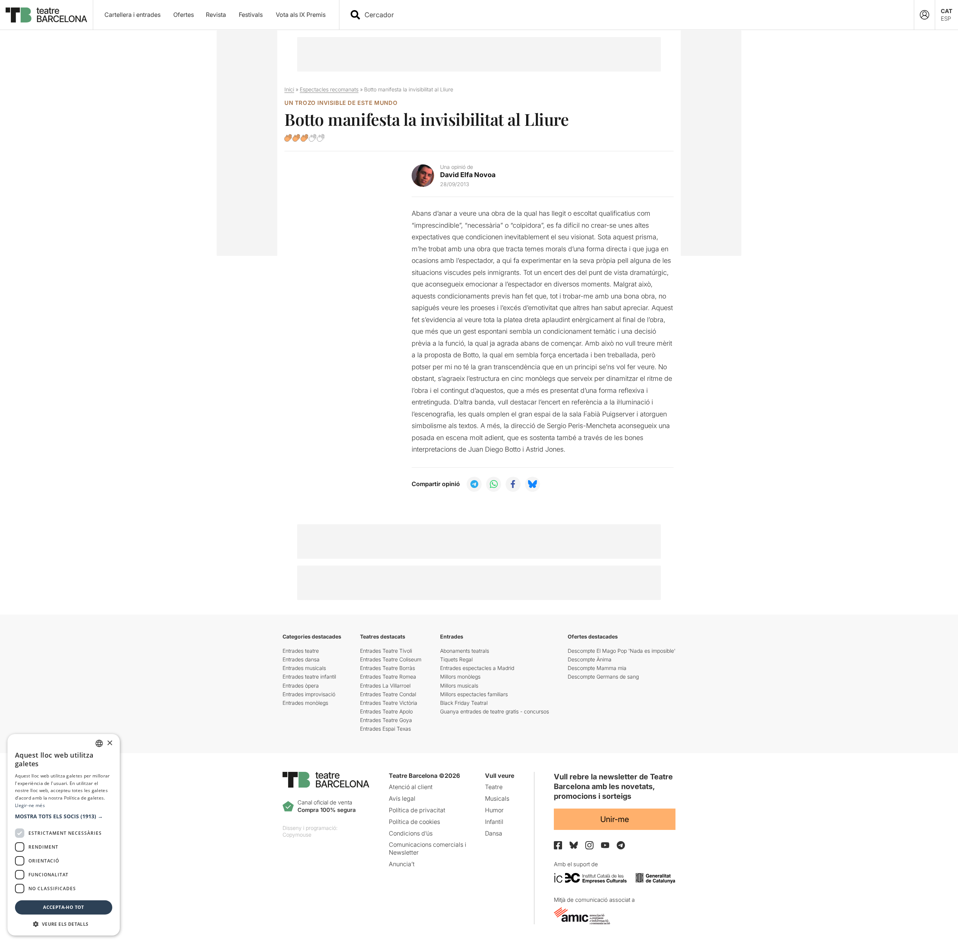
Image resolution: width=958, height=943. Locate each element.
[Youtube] (605, 845)
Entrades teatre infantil (309, 676)
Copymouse (297, 834)
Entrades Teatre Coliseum (390, 659)
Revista (216, 14)
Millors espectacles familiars (474, 694)
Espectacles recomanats (329, 89)
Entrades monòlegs (305, 703)
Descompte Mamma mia (597, 668)
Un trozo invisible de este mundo (340, 102)
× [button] (109, 743)
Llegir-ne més (30, 805)
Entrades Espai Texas (385, 728)
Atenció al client (411, 787)
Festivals (251, 14)
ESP (946, 18)
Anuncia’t (402, 864)
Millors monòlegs (460, 676)
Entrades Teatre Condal (388, 694)
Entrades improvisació (309, 694)
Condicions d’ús (411, 833)
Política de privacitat (417, 810)
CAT (946, 11)
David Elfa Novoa (467, 175)
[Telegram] (621, 845)
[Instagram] (589, 845)
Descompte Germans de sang (603, 676)
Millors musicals (459, 685)
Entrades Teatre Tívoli (386, 651)
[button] (63, 816)
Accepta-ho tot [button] (63, 907)
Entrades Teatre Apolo (386, 711)
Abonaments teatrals (464, 651)
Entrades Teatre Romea (388, 676)
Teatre (494, 787)
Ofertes (183, 14)
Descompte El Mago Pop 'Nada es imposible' (621, 651)
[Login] (924, 14)
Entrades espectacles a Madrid (477, 668)
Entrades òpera (301, 685)
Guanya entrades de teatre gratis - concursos (494, 711)
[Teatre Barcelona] (46, 14)
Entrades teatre (301, 651)
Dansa (493, 833)
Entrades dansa (301, 659)
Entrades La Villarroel (385, 685)
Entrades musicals (304, 668)
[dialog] (63, 835)
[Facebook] (558, 845)
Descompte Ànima (589, 659)
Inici (289, 89)
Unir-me (614, 819)
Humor (494, 810)
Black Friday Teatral (464, 703)
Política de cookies (414, 821)
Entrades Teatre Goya (386, 720)
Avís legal (402, 798)
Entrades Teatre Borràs (387, 668)
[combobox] (633, 14)
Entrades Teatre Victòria (388, 703)
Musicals (497, 798)
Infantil (494, 821)
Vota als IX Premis (301, 14)
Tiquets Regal (456, 659)
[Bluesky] (574, 845)
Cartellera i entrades (132, 14)
